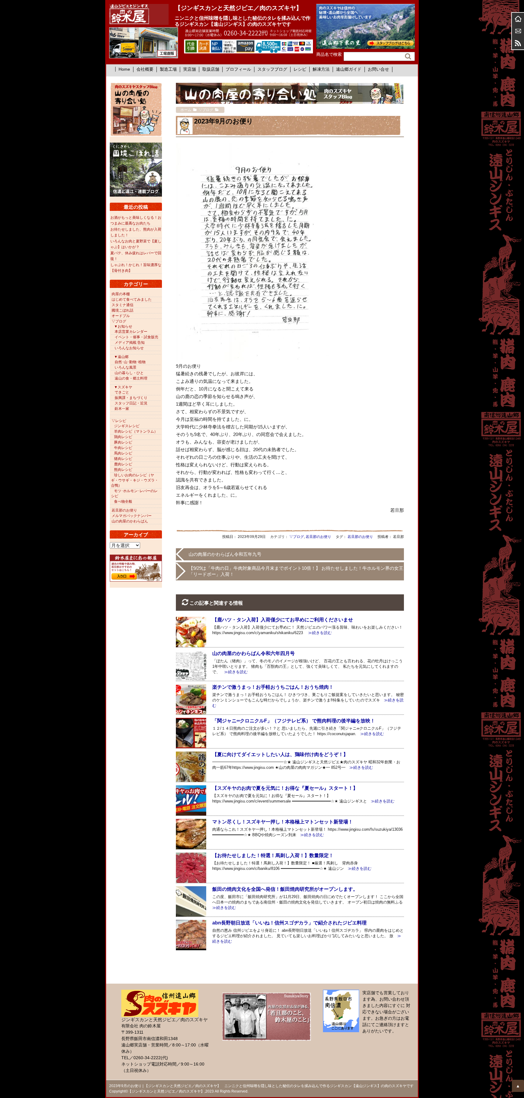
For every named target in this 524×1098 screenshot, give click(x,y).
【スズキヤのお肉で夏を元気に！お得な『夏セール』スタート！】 (285, 788)
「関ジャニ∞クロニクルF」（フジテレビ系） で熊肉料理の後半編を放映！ (293, 720)
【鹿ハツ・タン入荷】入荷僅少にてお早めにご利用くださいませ (282, 619)
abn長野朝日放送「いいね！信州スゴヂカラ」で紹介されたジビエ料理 (289, 922)
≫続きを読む (318, 632)
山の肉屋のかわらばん (130, 521)
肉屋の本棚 (121, 294)
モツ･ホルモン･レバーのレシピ (134, 493)
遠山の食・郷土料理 (131, 378)
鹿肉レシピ (123, 464)
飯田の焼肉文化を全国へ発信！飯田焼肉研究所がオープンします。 (285, 889)
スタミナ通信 (122, 305)
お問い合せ (378, 69)
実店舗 (189, 69)
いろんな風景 (125, 367)
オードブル (121, 316)
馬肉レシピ (123, 453)
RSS (518, 43)
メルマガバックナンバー (132, 516)
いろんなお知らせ (129, 348)
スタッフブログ (272, 69)
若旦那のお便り (318, 537)
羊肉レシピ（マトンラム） (136, 431)
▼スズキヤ (123, 387)
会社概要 (144, 69)
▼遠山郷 (121, 357)
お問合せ (518, 31)
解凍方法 (321, 69)
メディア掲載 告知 (130, 342)
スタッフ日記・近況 (131, 403)
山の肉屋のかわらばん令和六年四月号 (253, 653)
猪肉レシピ (123, 459)
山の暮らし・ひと (129, 373)
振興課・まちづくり (131, 398)
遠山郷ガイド (348, 69)
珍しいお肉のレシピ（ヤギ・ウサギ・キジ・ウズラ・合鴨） (134, 480)
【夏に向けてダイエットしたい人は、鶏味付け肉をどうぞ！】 (280, 754)
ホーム (518, 19)
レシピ (300, 69)
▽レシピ (119, 421)
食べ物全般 (123, 501)
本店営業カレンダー (131, 331)
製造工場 (168, 69)
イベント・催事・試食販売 (136, 337)
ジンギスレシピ (126, 426)
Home (124, 69)
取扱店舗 (210, 69)
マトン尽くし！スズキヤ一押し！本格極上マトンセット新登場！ (282, 821)
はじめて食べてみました (132, 299)
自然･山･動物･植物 (130, 362)
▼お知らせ (123, 326)
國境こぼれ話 (122, 310)
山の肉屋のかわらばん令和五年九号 (225, 554)
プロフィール (238, 69)
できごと (122, 392)
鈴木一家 (122, 409)
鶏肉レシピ (123, 437)
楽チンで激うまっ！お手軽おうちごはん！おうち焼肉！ (273, 687)
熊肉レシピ (123, 470)
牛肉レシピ (123, 448)
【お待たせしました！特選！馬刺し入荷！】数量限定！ (273, 855)
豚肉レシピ (123, 442)
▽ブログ (296, 537)
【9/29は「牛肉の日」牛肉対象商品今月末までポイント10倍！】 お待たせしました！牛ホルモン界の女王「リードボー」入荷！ (296, 571)
